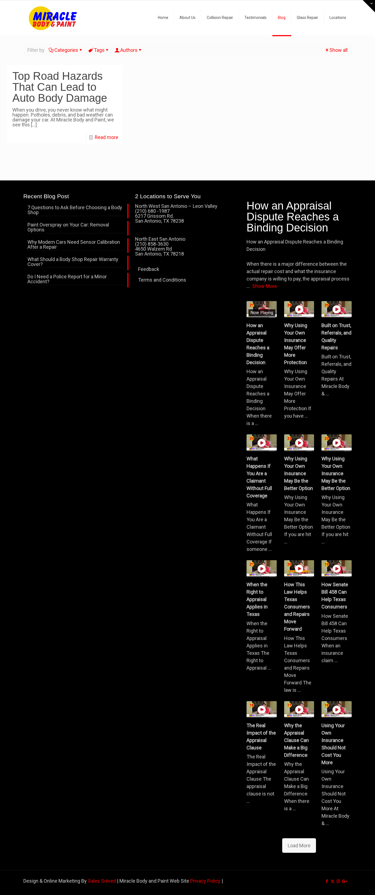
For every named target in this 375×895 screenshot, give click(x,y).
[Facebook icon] (327, 881)
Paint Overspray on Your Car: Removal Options (68, 227)
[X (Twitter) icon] (333, 881)
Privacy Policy (205, 881)
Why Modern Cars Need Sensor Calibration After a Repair (73, 245)
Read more (106, 137)
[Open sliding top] (369, 6)
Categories (66, 50)
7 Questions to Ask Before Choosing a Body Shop (74, 210)
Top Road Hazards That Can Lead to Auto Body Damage (59, 87)
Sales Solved (102, 881)
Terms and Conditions (162, 280)
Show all (338, 50)
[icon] (344, 881)
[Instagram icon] (338, 881)
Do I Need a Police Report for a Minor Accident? (67, 279)
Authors (129, 50)
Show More (264, 286)
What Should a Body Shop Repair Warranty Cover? (72, 262)
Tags (99, 50)
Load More (299, 845)
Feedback (148, 269)
